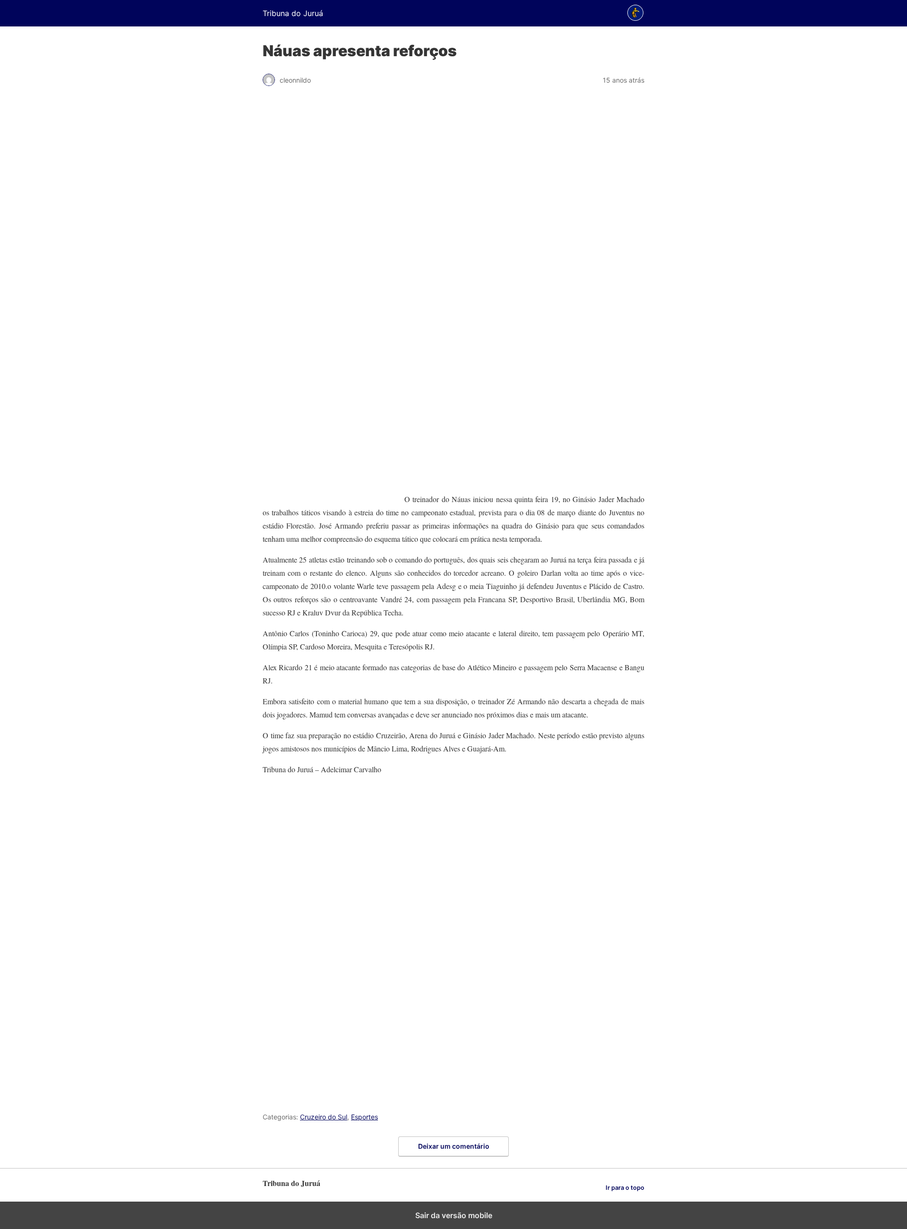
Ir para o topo (625, 1187)
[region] (453, 255)
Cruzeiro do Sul (323, 1117)
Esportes (364, 1117)
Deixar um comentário (453, 1146)
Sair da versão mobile (453, 1215)
